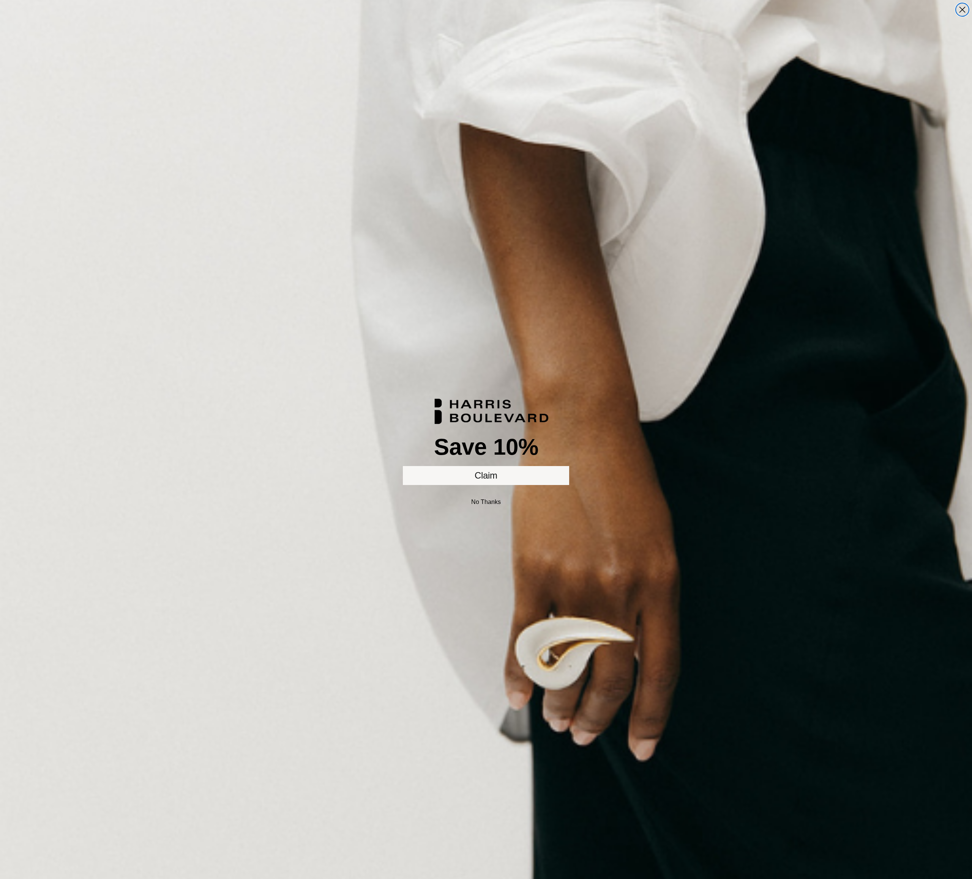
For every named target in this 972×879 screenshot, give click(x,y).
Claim (486, 475)
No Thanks (486, 502)
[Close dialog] (962, 9)
